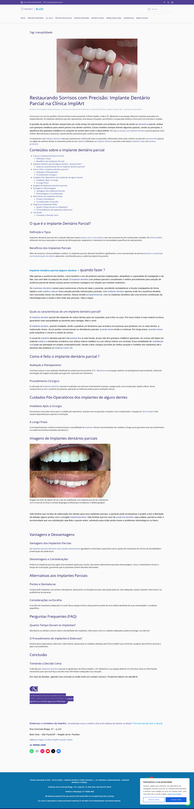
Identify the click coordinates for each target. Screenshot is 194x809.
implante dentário (80, 279)
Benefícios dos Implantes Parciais (50, 161)
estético (41, 341)
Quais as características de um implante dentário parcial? (60, 166)
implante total (138, 141)
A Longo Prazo (42, 183)
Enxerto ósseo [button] (97, 18)
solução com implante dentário (132, 130)
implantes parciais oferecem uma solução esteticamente (56, 548)
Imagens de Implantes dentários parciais (50, 185)
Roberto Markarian (48, 109)
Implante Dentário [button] (36, 18)
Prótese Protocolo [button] (63, 18)
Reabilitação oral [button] (113, 18)
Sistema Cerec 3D (64, 348)
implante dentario (53, 138)
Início (23, 18)
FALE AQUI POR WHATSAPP (32, 2)
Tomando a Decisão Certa (47, 215)
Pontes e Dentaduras (45, 199)
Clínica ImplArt (156, 237)
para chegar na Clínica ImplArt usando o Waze (52, 739)
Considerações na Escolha (47, 201)
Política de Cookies (174, 794)
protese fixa (152, 138)
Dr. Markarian (99, 370)
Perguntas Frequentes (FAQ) (45, 204)
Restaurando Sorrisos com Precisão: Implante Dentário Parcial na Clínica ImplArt (90, 100)
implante (81, 141)
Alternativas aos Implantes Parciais (48, 196)
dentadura (143, 124)
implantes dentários (42, 288)
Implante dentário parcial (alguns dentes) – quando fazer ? (57, 164)
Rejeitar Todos (154, 800)
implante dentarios (105, 141)
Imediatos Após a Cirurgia (47, 180)
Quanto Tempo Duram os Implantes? (52, 207)
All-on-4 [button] (49, 18)
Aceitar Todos (176, 800)
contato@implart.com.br (54, 2)
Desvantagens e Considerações (49, 193)
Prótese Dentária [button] (81, 18)
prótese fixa (75, 338)
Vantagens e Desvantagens (44, 188)
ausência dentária (124, 517)
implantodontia (95, 294)
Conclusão (37, 212)
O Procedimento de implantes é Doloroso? (54, 210)
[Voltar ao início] (32, 9)
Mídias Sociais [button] (142, 18)
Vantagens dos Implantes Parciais (50, 191)
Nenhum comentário (133, 109)
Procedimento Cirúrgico (46, 175)
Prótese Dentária (98, 109)
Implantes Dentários (81, 109)
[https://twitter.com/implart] (168, 2)
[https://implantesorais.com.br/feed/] (172, 2)
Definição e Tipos (43, 158)
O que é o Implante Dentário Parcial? (48, 156)
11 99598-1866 (38, 745)
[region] (165, 791)
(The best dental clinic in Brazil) (147, 723)
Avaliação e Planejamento (47, 172)
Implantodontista (78, 517)
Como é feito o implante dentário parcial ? (50, 169)
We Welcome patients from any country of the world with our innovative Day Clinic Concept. (79, 796)
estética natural (50, 291)
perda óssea (108, 329)
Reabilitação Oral (115, 109)
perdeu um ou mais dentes (91, 237)
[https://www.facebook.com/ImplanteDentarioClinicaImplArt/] (164, 2)
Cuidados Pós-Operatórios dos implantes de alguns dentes (58, 177)
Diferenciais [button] (129, 18)
